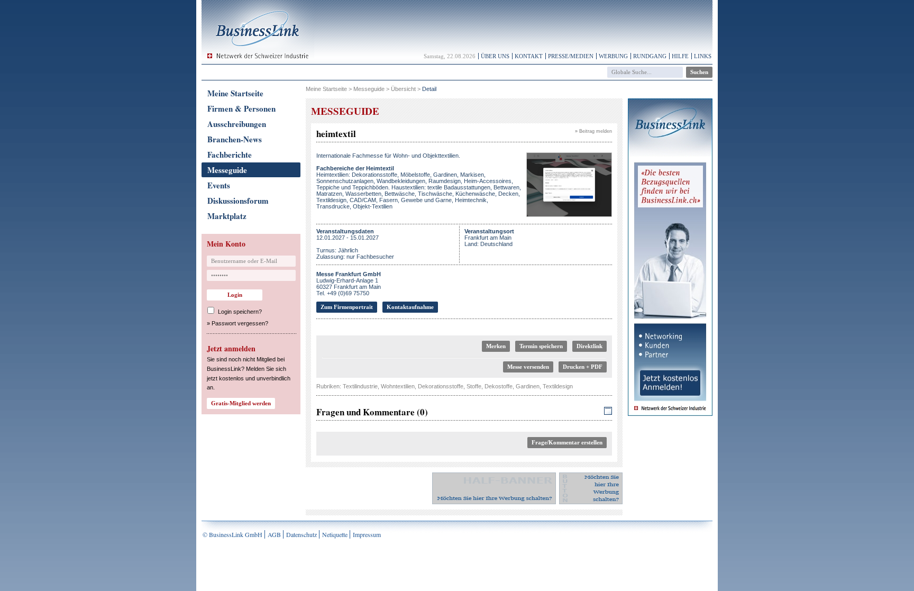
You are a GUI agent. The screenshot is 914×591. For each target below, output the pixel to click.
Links (702, 56)
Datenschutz (301, 534)
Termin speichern (541, 346)
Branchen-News (234, 139)
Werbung (613, 56)
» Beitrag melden (593, 131)
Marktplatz (226, 216)
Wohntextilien (398, 386)
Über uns (495, 56)
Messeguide (227, 170)
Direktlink (589, 346)
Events (218, 185)
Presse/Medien (570, 56)
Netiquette (335, 534)
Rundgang (649, 56)
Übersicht (403, 89)
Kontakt (529, 56)
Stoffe (474, 386)
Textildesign (558, 386)
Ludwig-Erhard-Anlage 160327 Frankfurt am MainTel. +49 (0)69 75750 (348, 283)
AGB (274, 534)
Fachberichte (229, 154)
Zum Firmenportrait (347, 307)
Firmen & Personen (241, 108)
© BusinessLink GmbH (232, 534)
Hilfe (680, 56)
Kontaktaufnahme (410, 307)
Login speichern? (240, 311)
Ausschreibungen (236, 124)
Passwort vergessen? (240, 323)
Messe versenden (528, 366)
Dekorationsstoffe (440, 386)
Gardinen (528, 386)
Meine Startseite (235, 93)
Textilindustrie (360, 386)
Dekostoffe (499, 386)
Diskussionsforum (238, 200)
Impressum (367, 534)
